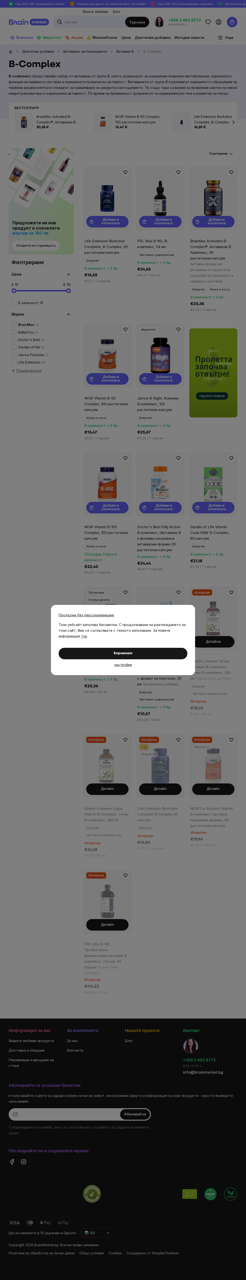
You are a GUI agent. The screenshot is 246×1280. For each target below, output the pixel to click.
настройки (123, 665)
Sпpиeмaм (123, 653)
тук (84, 636)
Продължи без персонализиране (86, 615)
